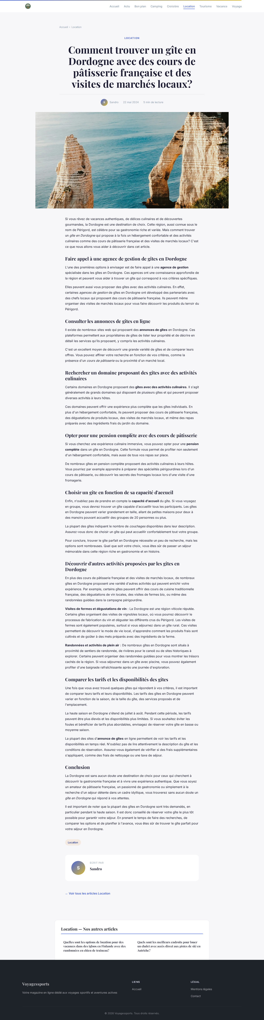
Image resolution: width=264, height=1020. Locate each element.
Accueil (114, 6)
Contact (196, 996)
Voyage (237, 6)
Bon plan (140, 6)
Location (189, 6)
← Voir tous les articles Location (87, 893)
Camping (156, 6)
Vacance (221, 6)
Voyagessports (35, 983)
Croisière (173, 6)
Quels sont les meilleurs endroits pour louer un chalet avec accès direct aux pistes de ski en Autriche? (168, 946)
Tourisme (205, 6)
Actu (127, 6)
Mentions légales (201, 989)
